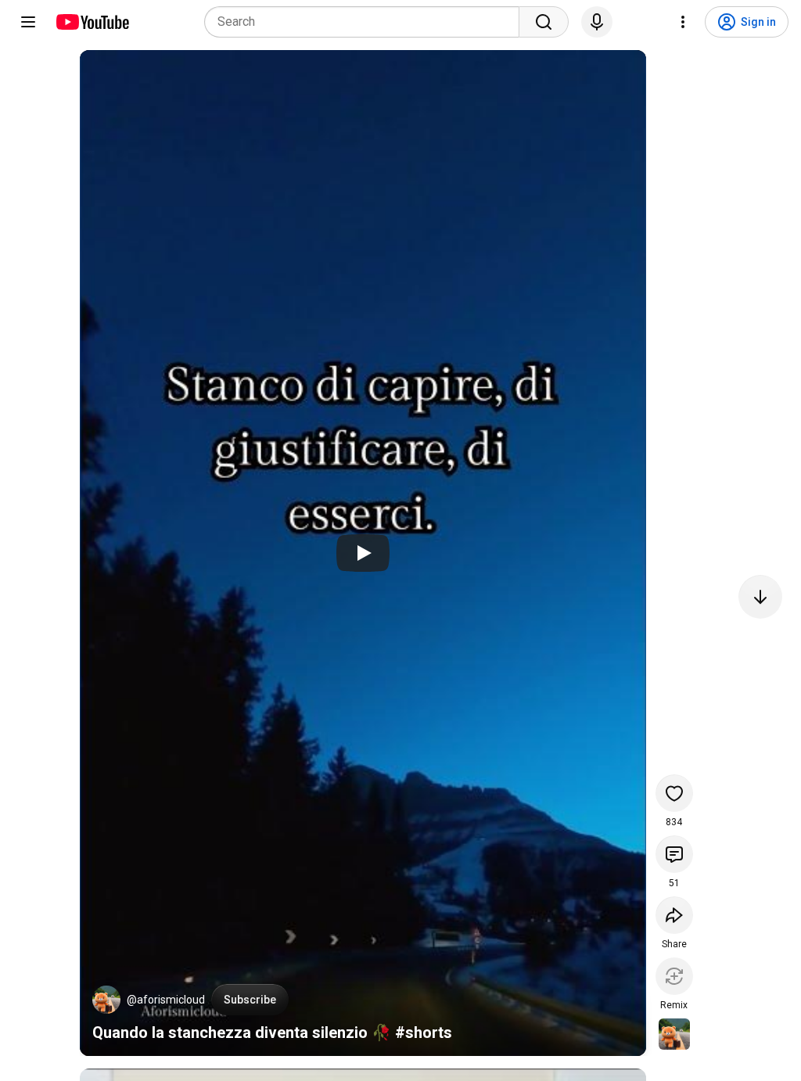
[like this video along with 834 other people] (674, 793)
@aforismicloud (166, 999)
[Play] (363, 553)
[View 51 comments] (674, 854)
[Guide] (28, 22)
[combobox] (366, 22)
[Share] (674, 915)
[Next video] (760, 597)
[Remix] (674, 976)
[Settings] (682, 22)
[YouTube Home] (92, 22)
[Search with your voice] (596, 22)
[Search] (544, 22)
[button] (106, 1000)
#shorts (423, 1032)
